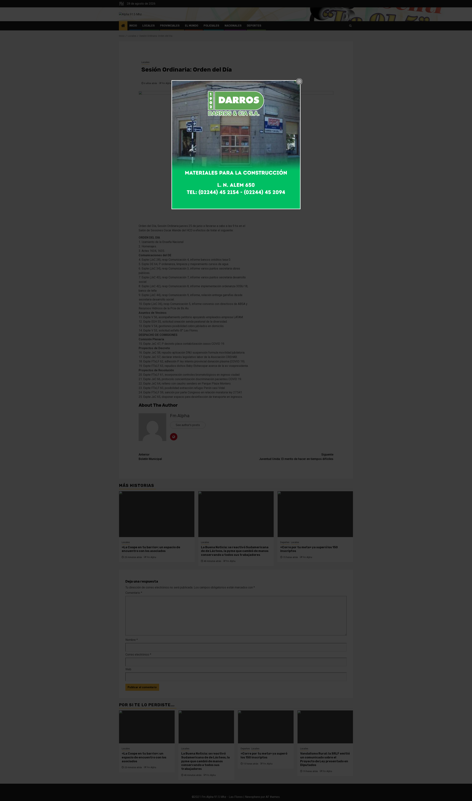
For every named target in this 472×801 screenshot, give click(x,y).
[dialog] (236, 144)
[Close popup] (299, 81)
